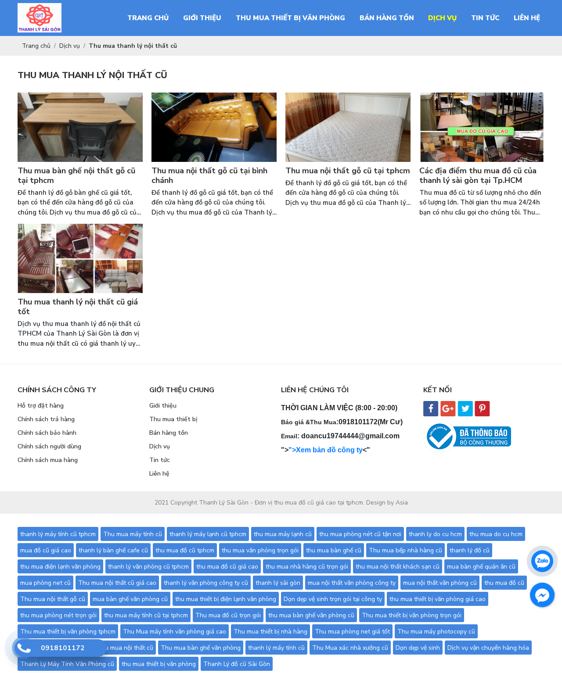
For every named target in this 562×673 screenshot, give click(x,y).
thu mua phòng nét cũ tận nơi (360, 534)
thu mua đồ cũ (504, 583)
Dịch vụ (159, 446)
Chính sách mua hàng (48, 460)
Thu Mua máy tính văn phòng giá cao (174, 631)
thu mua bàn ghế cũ (333, 550)
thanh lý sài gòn (278, 583)
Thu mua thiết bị (173, 419)
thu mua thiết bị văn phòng (159, 664)
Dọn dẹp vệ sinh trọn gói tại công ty (333, 599)
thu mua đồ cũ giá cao (227, 566)
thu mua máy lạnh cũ (283, 534)
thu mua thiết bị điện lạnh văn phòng (225, 599)
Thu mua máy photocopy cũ (436, 631)
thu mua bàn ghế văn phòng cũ (311, 615)
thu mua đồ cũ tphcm (184, 550)
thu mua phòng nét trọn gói (58, 615)
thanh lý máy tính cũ (276, 648)
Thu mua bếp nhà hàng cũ (405, 550)
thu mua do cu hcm (495, 534)
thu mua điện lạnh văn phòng (60, 566)
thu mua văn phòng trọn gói (260, 550)
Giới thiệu (163, 405)
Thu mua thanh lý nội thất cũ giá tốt (78, 306)
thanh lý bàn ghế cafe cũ (113, 550)
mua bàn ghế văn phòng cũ (130, 599)
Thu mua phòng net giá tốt (352, 631)
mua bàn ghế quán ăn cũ (481, 566)
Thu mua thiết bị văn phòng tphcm (67, 631)
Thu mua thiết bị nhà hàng (270, 631)
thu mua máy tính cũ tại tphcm (146, 615)
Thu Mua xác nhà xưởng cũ (350, 648)
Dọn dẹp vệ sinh (418, 648)
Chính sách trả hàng (46, 419)
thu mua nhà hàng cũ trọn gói (307, 566)
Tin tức (159, 460)
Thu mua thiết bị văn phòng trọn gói (411, 615)
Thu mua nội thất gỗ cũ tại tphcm (347, 171)
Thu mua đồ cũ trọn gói (228, 615)
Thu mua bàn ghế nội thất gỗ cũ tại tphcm (76, 175)
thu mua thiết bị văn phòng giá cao (437, 599)
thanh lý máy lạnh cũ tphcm (207, 534)
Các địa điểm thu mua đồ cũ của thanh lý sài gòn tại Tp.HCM (478, 175)
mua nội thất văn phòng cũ (440, 583)
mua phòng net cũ (45, 583)
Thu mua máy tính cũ (132, 534)
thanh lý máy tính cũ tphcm (58, 534)
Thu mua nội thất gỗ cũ (52, 599)
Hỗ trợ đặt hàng (41, 405)
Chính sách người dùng (49, 446)
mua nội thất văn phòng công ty (352, 583)
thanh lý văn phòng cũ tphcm (148, 566)
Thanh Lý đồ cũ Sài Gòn (236, 664)
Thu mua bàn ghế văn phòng (201, 648)
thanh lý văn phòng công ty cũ (206, 583)
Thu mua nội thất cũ (125, 648)
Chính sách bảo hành (47, 433)
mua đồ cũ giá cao (45, 550)
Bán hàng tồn (168, 433)
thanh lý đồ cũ (470, 550)
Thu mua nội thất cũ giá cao (117, 583)
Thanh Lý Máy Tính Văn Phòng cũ (67, 664)
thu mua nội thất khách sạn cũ (398, 566)
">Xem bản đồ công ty (325, 450)
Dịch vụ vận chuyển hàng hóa (488, 648)
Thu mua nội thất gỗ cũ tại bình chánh (209, 175)
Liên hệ (159, 473)
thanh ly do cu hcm (435, 534)
